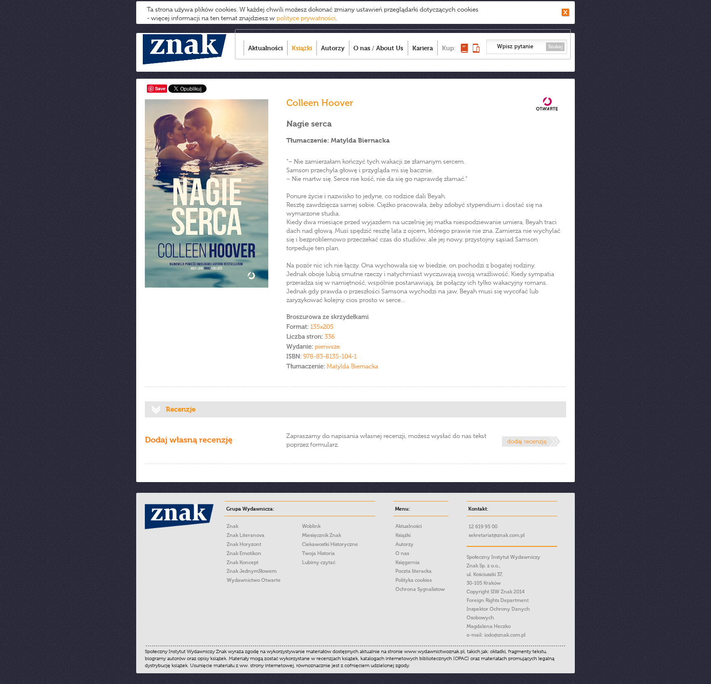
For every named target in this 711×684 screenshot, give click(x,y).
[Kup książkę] (464, 50)
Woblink (311, 526)
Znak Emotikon (244, 553)
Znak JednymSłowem (251, 571)
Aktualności (265, 48)
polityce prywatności (306, 18)
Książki (302, 48)
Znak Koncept (242, 562)
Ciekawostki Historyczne (330, 544)
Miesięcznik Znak (321, 535)
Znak (232, 526)
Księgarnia (407, 562)
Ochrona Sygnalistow (420, 589)
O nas (361, 48)
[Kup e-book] (476, 50)
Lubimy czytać (318, 562)
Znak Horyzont (244, 544)
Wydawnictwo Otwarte (254, 580)
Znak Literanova (246, 535)
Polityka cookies (413, 580)
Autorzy (332, 48)
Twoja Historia (318, 553)
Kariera (422, 48)
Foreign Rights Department (498, 600)
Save (160, 88)
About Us (389, 48)
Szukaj (555, 46)
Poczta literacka (413, 571)
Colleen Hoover (319, 102)
